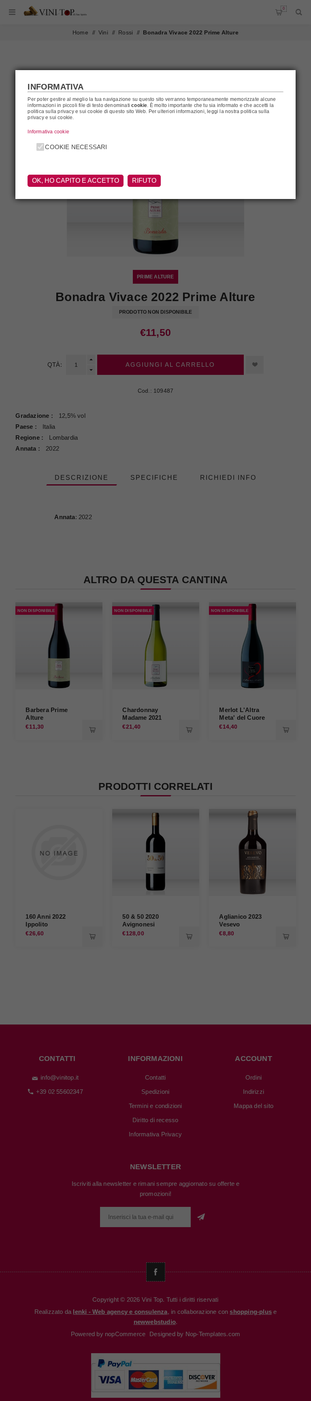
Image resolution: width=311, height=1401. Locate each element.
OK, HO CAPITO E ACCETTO (75, 180)
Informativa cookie (48, 132)
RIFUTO (144, 180)
